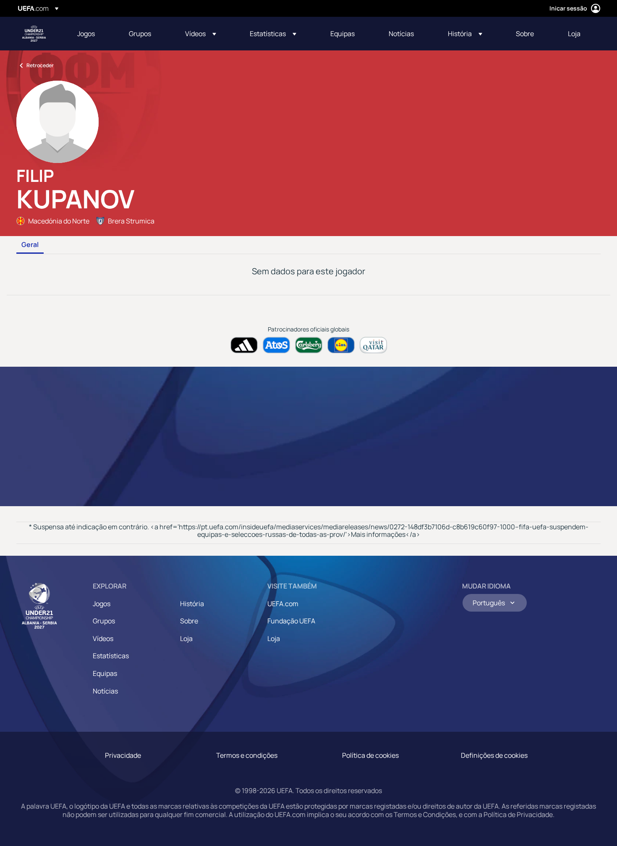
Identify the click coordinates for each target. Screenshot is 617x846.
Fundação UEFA (291, 620)
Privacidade (123, 755)
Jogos (101, 603)
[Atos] (276, 345)
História (192, 603)
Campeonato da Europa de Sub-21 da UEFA (34, 34)
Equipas (105, 673)
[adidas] (244, 345)
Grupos (104, 620)
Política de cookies (370, 755)
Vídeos (103, 638)
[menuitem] (92, 34)
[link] (86, 34)
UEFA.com (282, 603)
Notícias (105, 691)
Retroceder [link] (40, 65)
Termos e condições (246, 755)
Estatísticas (111, 655)
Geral (30, 245)
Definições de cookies (494, 755)
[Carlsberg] (308, 345)
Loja (186, 638)
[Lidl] (341, 345)
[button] (201, 34)
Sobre (189, 620)
